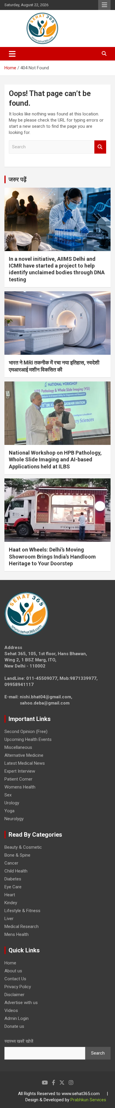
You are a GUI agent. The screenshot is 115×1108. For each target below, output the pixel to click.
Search (100, 147)
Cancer (11, 863)
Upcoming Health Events (28, 739)
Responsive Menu (104, 5)
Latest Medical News (24, 763)
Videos (11, 1010)
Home (10, 963)
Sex (8, 795)
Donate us (14, 1026)
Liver (9, 918)
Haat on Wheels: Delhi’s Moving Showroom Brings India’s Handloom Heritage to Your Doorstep (52, 556)
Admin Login (16, 1018)
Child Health (15, 871)
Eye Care (13, 887)
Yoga (9, 810)
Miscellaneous (18, 747)
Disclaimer (14, 994)
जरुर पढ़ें (18, 179)
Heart (9, 894)
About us (13, 971)
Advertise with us (21, 1002)
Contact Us (15, 978)
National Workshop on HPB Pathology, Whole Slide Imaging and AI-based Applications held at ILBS (55, 460)
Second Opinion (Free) (25, 731)
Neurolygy (14, 818)
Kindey (10, 902)
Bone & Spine (17, 855)
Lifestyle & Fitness (22, 910)
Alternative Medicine (23, 755)
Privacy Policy (17, 986)
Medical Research (21, 926)
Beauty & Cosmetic (23, 847)
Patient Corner (18, 779)
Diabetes (12, 879)
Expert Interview (19, 771)
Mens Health (16, 934)
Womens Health (19, 787)
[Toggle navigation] (12, 53)
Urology (11, 803)
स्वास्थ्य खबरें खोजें (18, 1041)
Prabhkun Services (88, 1099)
